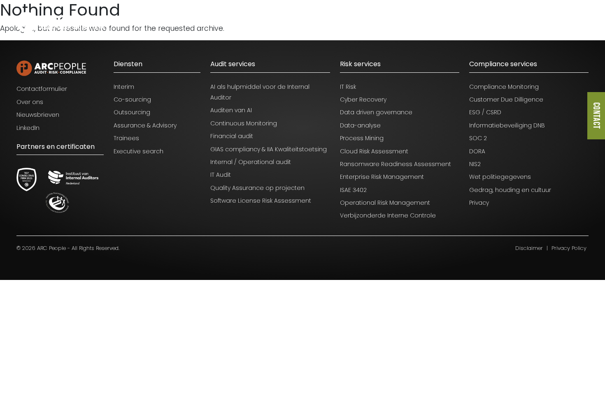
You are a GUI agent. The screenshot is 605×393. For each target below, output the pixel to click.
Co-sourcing (132, 99)
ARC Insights (449, 21)
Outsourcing (132, 112)
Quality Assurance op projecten (257, 188)
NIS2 (475, 164)
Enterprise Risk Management (382, 177)
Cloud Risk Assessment (374, 151)
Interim (124, 87)
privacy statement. (68, 359)
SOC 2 (478, 138)
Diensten (281, 21)
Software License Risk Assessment (260, 200)
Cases (365, 21)
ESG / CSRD (485, 112)
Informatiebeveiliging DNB (507, 125)
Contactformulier (41, 89)
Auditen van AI (231, 110)
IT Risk (348, 87)
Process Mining (362, 138)
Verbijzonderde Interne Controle (388, 215)
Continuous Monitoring (243, 123)
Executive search (138, 151)
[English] (578, 22)
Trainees (126, 138)
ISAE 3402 (353, 190)
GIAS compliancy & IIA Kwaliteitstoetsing (268, 149)
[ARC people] (62, 22)
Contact (596, 115)
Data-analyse (360, 125)
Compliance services (503, 64)
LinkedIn (28, 128)
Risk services (360, 64)
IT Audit (220, 175)
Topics (325, 21)
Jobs (403, 21)
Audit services (232, 64)
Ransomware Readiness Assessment (395, 164)
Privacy (479, 203)
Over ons (502, 21)
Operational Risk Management (385, 203)
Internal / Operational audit (250, 162)
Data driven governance (376, 112)
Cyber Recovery (363, 99)
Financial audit (231, 136)
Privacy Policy (568, 248)
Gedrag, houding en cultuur (510, 190)
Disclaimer (529, 248)
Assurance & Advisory (145, 125)
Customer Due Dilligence (506, 99)
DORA (477, 151)
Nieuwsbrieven (37, 115)
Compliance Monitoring (504, 87)
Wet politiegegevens (500, 177)
